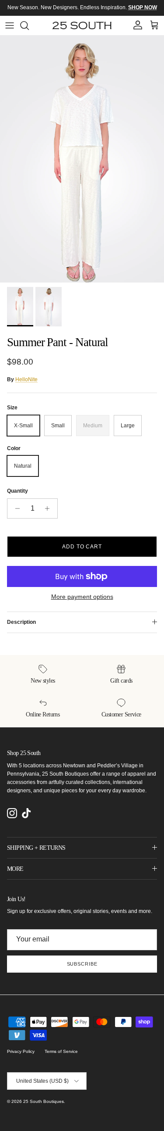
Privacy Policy (21, 1051)
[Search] (28, 25)
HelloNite (26, 379)
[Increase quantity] (49, 508)
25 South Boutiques (43, 1101)
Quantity (17, 491)
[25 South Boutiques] (82, 25)
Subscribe (82, 963)
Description (21, 622)
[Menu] (9, 25)
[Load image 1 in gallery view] (82, 159)
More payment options (82, 596)
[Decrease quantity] (15, 508)
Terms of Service (61, 1051)
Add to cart (82, 547)
